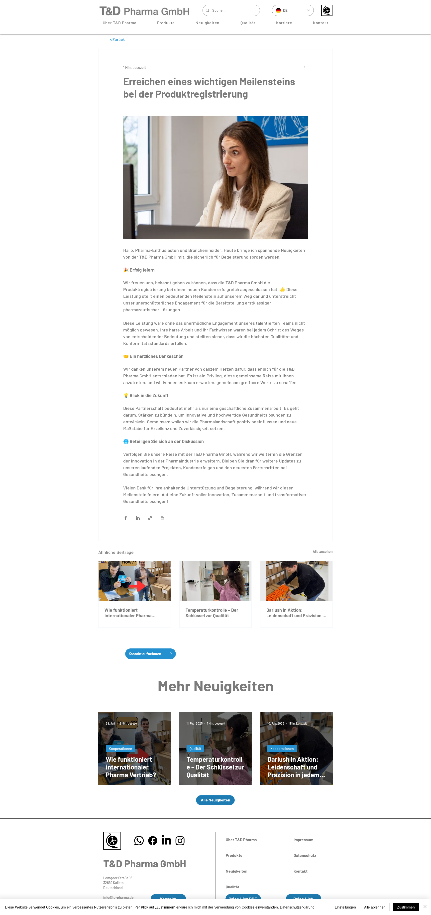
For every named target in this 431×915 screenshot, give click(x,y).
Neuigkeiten (236, 871)
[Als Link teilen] (150, 518)
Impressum (303, 839)
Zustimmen (406, 907)
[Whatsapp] (139, 841)
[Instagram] (180, 841)
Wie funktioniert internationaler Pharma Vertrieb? (128, 612)
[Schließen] (425, 907)
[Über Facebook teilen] (125, 518)
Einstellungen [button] (345, 907)
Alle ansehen (323, 551)
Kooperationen (120, 749)
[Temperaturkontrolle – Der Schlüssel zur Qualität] (216, 581)
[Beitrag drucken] (162, 518)
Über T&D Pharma (241, 839)
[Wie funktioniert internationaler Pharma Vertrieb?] (135, 581)
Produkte (234, 855)
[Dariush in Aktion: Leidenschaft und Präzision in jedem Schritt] (296, 581)
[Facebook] (153, 841)
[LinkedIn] (166, 841)
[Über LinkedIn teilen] (137, 518)
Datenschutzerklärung (297, 907)
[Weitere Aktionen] (305, 67)
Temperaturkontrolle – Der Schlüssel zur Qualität (212, 612)
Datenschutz (305, 855)
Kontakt (301, 871)
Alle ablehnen (375, 907)
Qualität (195, 749)
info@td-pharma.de (118, 897)
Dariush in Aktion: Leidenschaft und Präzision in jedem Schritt (296, 612)
